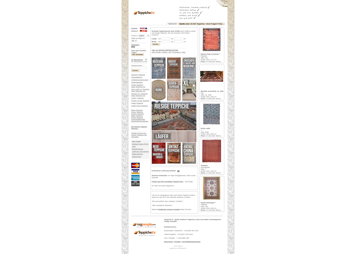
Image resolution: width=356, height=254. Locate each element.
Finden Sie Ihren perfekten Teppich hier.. (168, 182)
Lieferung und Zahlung (140, 152)
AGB (134, 147)
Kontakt (177, 242)
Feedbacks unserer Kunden (169, 209)
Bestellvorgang (137, 149)
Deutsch (134, 31)
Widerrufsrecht (137, 154)
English (134, 28)
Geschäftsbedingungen (191, 242)
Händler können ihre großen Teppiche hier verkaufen (139, 135)
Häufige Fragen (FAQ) (140, 144)
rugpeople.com (173, 248)
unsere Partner (178, 246)
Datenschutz (136, 157)
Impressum (168, 242)
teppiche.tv (183, 248)
